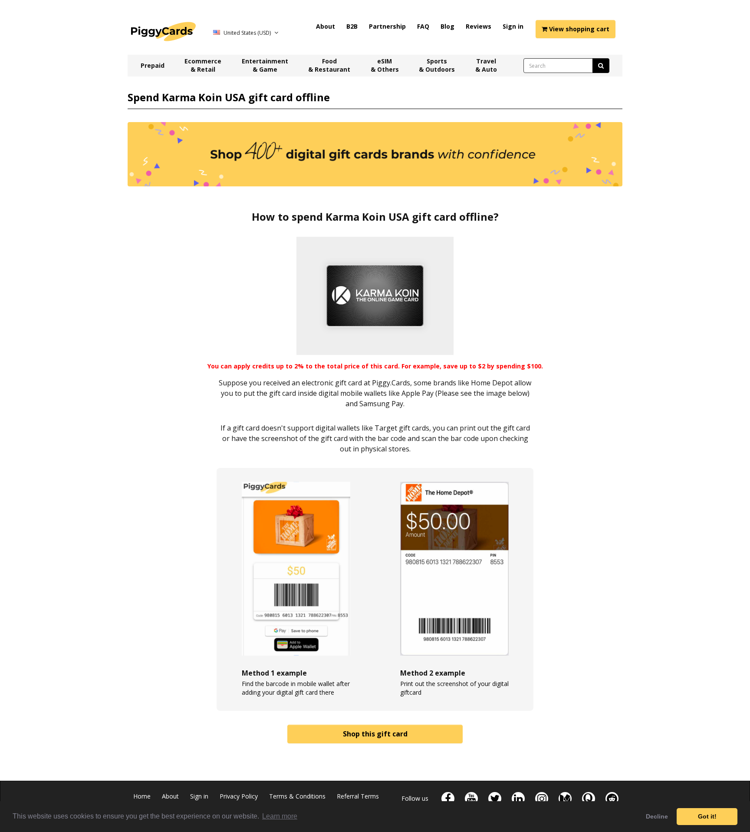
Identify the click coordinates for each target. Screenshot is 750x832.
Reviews (478, 26)
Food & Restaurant (329, 65)
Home (142, 796)
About (325, 26)
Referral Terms (358, 796)
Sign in (513, 26)
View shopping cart (578, 29)
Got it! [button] (707, 816)
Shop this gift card (375, 734)
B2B (352, 26)
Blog (447, 26)
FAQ (423, 26)
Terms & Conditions (297, 796)
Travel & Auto (486, 65)
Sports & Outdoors (437, 65)
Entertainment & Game (265, 65)
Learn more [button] (279, 816)
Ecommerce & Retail (202, 65)
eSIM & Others (385, 65)
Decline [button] (657, 816)
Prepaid (152, 65)
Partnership (387, 26)
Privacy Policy (239, 796)
